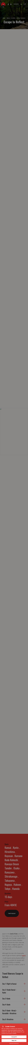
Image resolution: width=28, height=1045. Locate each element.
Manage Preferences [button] (14, 1043)
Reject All (14, 1040)
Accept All (14, 1036)
